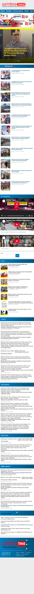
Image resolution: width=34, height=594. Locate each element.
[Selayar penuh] (32, 216)
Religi (26, 11)
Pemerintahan (18, 11)
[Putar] (2, 216)
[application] (17, 207)
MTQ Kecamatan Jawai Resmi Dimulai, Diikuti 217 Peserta (19, 280)
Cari (2, 253)
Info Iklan (18, 554)
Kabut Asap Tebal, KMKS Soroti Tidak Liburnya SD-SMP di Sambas (17, 478)
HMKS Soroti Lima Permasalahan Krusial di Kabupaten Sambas (15, 352)
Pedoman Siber (20, 555)
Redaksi (9, 11)
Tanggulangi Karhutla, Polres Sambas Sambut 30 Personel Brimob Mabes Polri (15, 51)
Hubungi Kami (25, 554)
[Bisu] (29, 216)
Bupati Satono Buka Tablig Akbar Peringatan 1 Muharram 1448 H (18, 287)
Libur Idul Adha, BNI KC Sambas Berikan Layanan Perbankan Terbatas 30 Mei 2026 (20, 302)
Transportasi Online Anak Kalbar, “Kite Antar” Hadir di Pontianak (17, 440)
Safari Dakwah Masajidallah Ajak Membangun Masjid (17, 265)
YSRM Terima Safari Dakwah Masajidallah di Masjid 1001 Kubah (20, 272)
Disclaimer (28, 552)
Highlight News (6, 513)
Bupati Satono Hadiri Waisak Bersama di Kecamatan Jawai (20, 295)
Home (3, 11)
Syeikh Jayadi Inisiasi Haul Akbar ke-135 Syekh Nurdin (19, 310)
